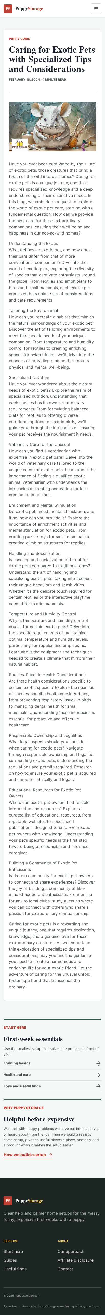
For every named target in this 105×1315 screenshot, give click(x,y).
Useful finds (15, 1268)
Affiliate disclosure (76, 1260)
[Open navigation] (96, 8)
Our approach (71, 1251)
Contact (65, 1268)
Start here (13, 1251)
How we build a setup (25, 1154)
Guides (10, 1260)
